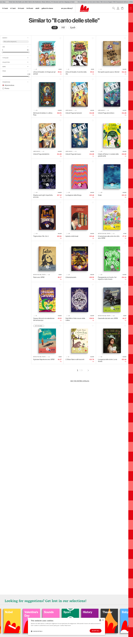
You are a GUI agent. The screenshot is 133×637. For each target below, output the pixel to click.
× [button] (103, 620)
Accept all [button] (95, 631)
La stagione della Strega (73, 195)
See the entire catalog (79, 381)
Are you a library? (67, 8)
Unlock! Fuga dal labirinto (41, 154)
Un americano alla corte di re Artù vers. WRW (108, 237)
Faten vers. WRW (38, 277)
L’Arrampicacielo (71, 277)
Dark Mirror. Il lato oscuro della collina (75, 319)
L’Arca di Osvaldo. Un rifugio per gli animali (44, 73)
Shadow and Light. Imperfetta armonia (43, 196)
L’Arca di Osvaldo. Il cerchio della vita (76, 73)
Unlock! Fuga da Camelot (74, 113)
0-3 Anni (5, 8)
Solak (100, 195)
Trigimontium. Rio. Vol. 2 (41, 236)
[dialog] (66, 626)
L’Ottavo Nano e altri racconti (75, 359)
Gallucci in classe (47, 8)
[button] (36, 631)
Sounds (22, 612)
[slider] (2, 52)
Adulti (37, 8)
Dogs (117, 612)
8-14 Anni (21, 8)
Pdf (63, 27)
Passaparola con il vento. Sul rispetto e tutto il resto (107, 278)
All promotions (9, 85)
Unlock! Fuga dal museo (73, 154)
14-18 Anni (29, 8)
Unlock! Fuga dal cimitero (106, 113)
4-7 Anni (13, 8)
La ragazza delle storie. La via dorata (107, 360)
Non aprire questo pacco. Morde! (108, 72)
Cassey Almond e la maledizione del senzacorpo (43, 319)
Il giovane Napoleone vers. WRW (44, 359)
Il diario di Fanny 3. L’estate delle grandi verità (108, 155)
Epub (72, 27)
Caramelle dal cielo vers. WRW (108, 318)
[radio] (54, 27)
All (54, 27)
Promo (7, 88)
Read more (68, 625)
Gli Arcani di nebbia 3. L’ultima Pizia (42, 114)
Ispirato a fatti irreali (72, 236)
